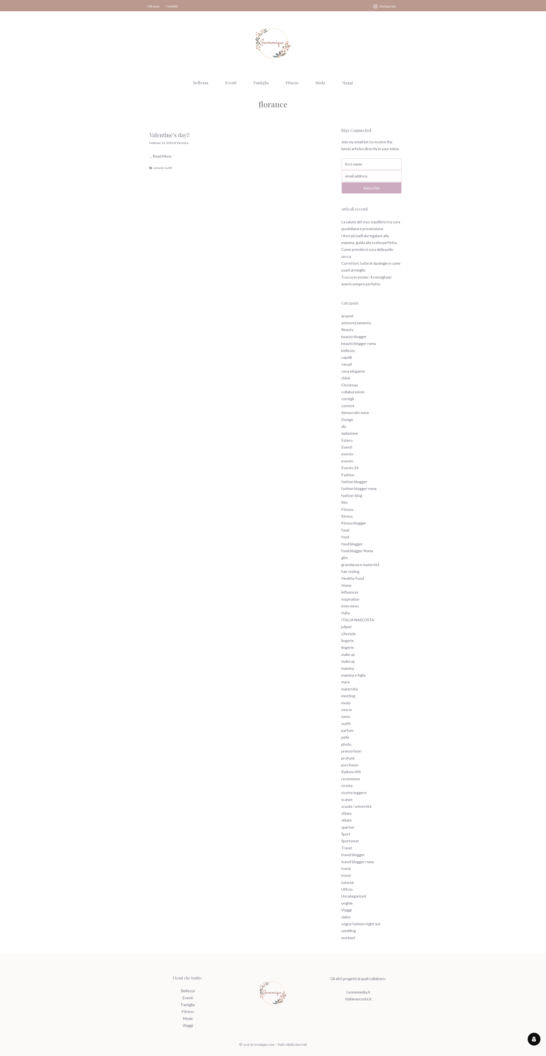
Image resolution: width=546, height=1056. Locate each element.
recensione (350, 778)
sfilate (346, 820)
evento (347, 454)
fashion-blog (351, 495)
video (345, 917)
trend (346, 868)
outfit (168, 168)
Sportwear (350, 840)
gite (344, 557)
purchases (350, 765)
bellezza (348, 350)
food (345, 530)
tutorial (347, 882)
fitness (347, 516)
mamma (347, 668)
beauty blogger (354, 336)
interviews (350, 606)
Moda (320, 82)
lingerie (347, 640)
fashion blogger (354, 481)
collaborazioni (352, 391)
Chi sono (153, 6)
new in (346, 709)
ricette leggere (353, 792)
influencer (350, 592)
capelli (346, 357)
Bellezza (200, 82)
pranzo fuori (351, 751)
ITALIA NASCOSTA (357, 619)
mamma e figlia (353, 675)
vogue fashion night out (360, 923)
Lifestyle (348, 633)
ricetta (347, 785)
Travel (346, 847)
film (344, 502)
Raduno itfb (351, 771)
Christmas (349, 385)
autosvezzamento (356, 322)
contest (347, 405)
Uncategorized (353, 896)
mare (345, 682)
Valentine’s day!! (169, 135)
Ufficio (347, 889)
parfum (347, 730)
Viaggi (347, 82)
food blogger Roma (357, 550)
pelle (345, 737)
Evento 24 (349, 467)
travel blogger (353, 854)
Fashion (347, 474)
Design (347, 419)
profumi (347, 758)
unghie (347, 903)
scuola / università (356, 806)
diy (343, 426)
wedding (348, 930)
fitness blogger (353, 523)
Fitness (292, 82)
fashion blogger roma (358, 488)
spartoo (347, 827)
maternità (349, 689)
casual (346, 364)
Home (346, 585)
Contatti (171, 6)
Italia (345, 612)
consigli (347, 398)
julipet (346, 626)
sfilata (346, 813)
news (345, 716)
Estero (347, 440)
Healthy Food (352, 578)
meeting (348, 695)
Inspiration (350, 599)
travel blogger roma (357, 861)
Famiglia (261, 82)
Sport (345, 834)
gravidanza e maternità (360, 564)
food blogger (352, 544)
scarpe (347, 799)
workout (348, 937)
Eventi (231, 82)
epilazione (349, 433)
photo (346, 744)
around (158, 168)
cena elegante (353, 371)
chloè (345, 378)
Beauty (347, 329)
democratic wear (355, 412)
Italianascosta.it (358, 998)
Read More (162, 156)
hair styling (350, 571)
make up (348, 654)
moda (345, 702)
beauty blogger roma (358, 343)
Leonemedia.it (358, 992)
